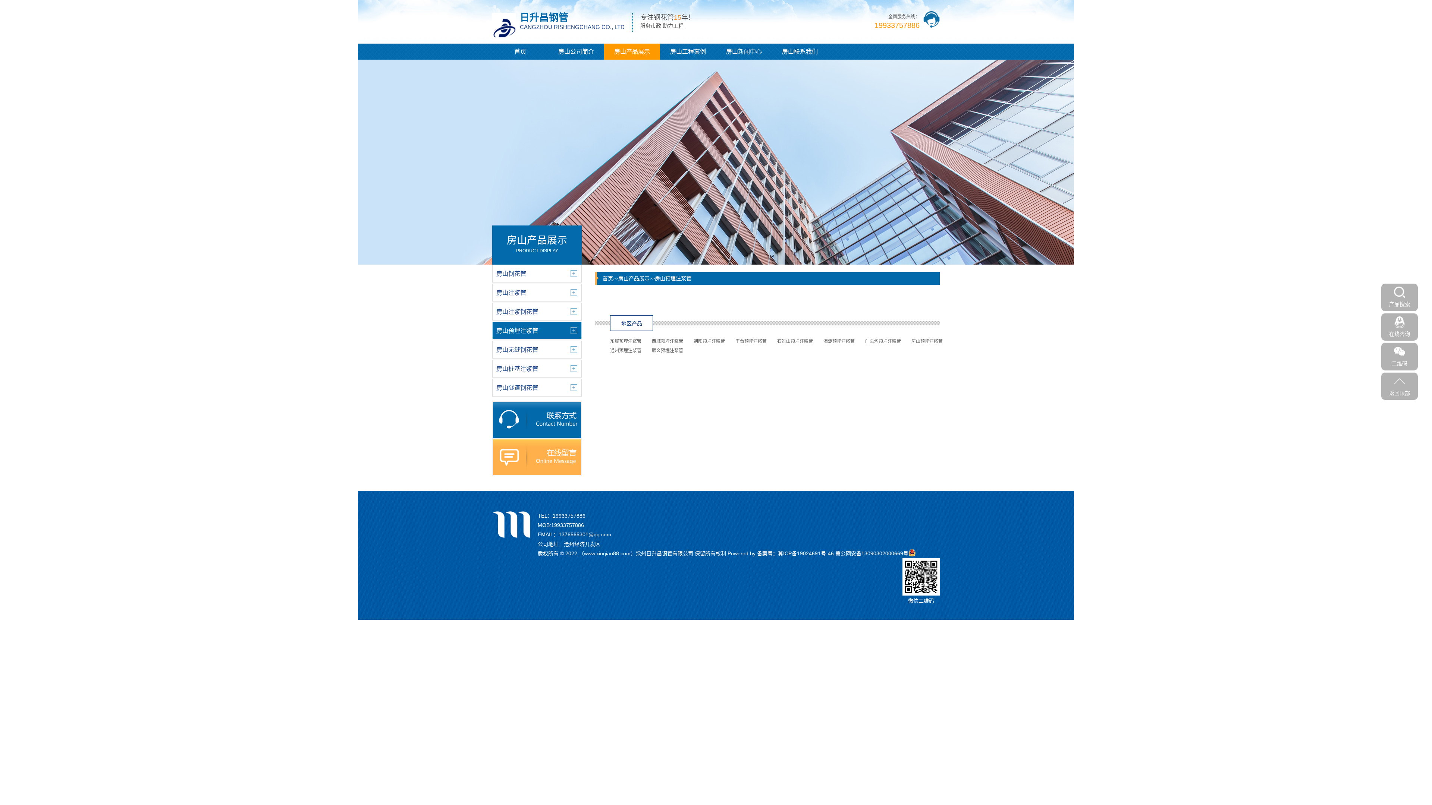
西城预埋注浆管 (667, 341)
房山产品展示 (632, 51)
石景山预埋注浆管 (795, 341)
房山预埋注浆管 (673, 278)
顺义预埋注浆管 (667, 350)
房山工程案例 (688, 51)
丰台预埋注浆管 (751, 341)
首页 (520, 51)
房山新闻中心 (744, 51)
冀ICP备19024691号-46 (806, 553)
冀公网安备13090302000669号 (871, 553)
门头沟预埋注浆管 (883, 341)
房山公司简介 (576, 51)
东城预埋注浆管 (625, 341)
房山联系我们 (800, 51)
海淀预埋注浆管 (839, 341)
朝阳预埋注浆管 (709, 341)
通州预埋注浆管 (625, 350)
